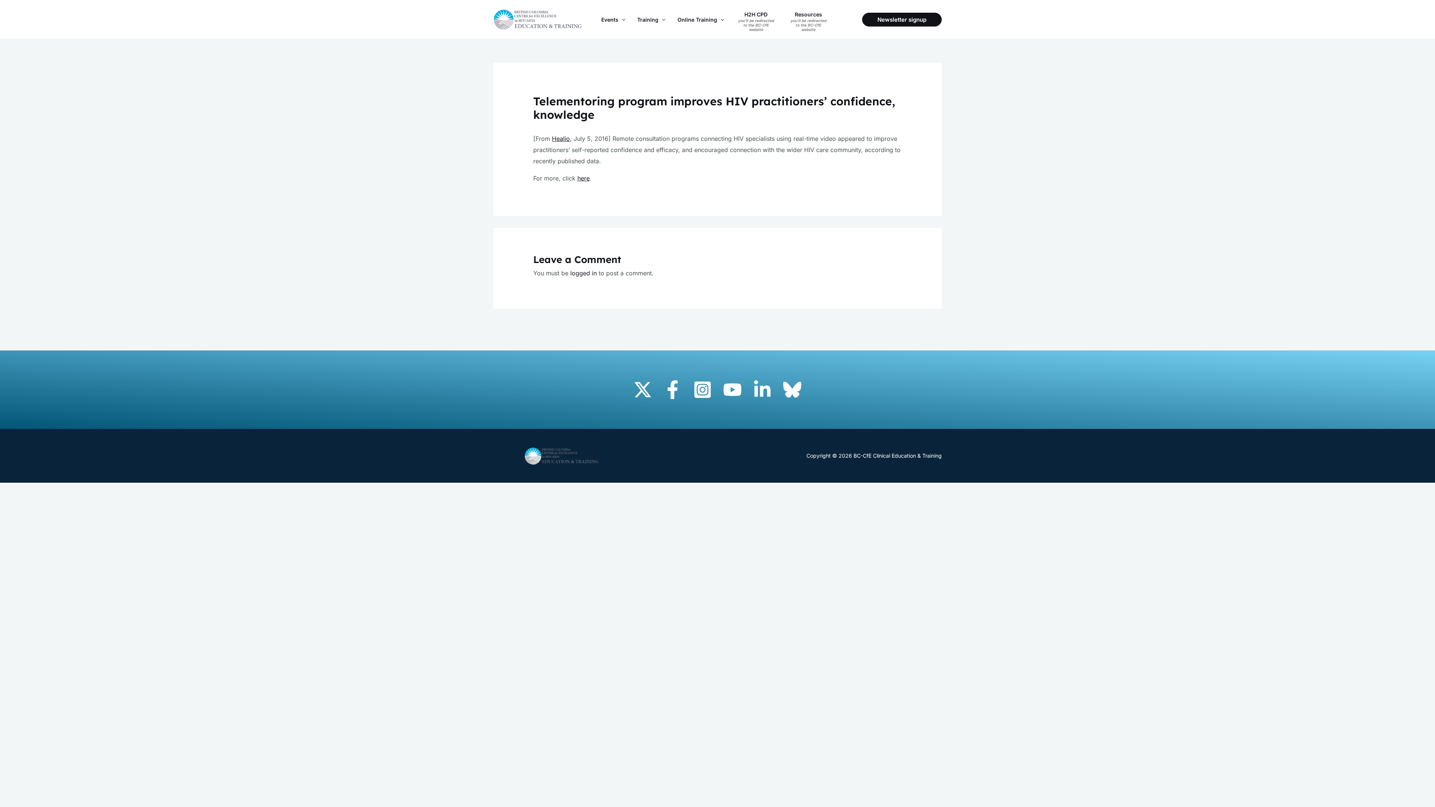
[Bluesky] (792, 389)
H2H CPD (756, 21)
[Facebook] (672, 389)
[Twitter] (642, 389)
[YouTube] (732, 389)
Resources (808, 21)
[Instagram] (702, 389)
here (583, 178)
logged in (583, 273)
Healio (561, 138)
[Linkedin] (762, 389)
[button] (621, 20)
